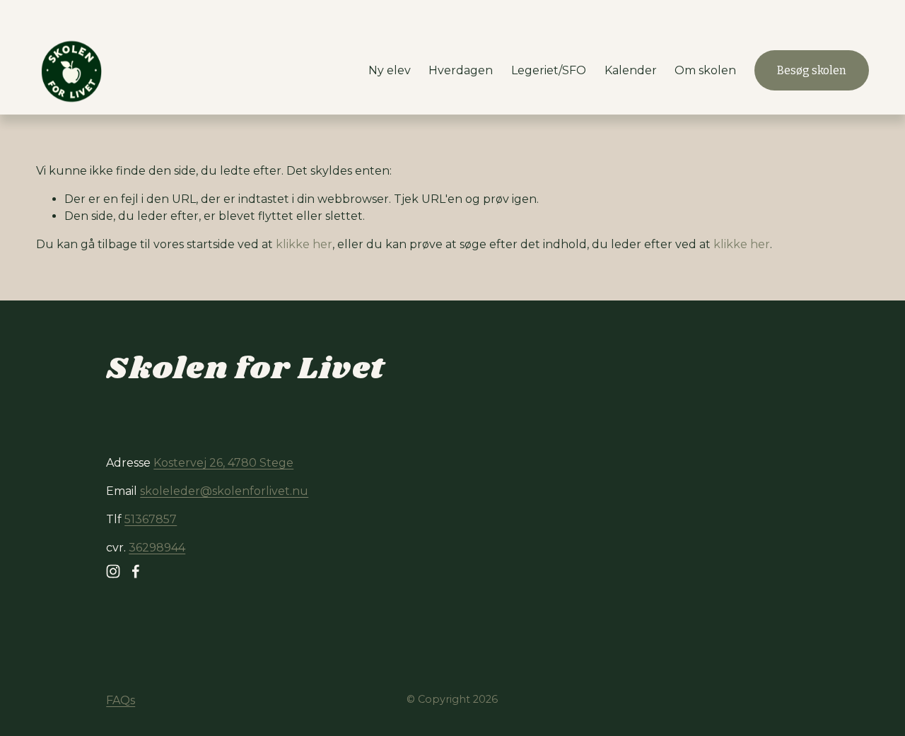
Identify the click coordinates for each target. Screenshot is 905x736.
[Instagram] (113, 571)
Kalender (631, 70)
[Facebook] (136, 571)
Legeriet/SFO (548, 70)
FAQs (120, 700)
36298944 (157, 547)
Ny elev (389, 70)
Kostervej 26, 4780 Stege (223, 462)
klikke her (304, 244)
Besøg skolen (811, 70)
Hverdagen (460, 70)
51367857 (150, 519)
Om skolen (705, 70)
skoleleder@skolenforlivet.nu (224, 491)
